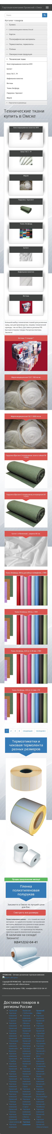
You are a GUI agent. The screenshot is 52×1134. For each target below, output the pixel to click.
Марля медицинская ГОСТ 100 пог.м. (26, 377)
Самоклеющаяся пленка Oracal (21, 29)
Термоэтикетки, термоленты (21, 44)
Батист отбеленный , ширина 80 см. (26, 534)
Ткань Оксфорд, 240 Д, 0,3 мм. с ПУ (26, 690)
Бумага (12, 25)
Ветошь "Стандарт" (26, 338)
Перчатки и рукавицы (17, 103)
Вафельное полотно (15, 78)
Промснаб (13, 1010)
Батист (9, 69)
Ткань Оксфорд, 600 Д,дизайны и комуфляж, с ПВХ (26, 573)
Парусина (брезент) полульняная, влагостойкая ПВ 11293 (26, 456)
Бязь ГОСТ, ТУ (12, 74)
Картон (12, 34)
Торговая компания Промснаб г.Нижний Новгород (27, 1041)
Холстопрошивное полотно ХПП (19, 64)
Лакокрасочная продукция (20, 54)
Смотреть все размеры (26, 912)
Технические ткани (17, 59)
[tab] (26, 24)
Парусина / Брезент (15, 93)
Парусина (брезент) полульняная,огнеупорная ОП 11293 (26, 495)
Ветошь (10, 83)
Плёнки (12, 49)
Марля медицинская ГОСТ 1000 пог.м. (26, 416)
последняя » (41, 731)
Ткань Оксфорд (13, 88)
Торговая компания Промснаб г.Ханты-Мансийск (27, 1114)
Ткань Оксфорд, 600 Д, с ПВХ (26, 612)
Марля (9, 98)
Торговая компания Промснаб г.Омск (22, 7)
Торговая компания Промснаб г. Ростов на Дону (41, 1051)
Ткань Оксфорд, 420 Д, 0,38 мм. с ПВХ (26, 651)
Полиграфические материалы (22, 39)
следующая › (28, 731)
